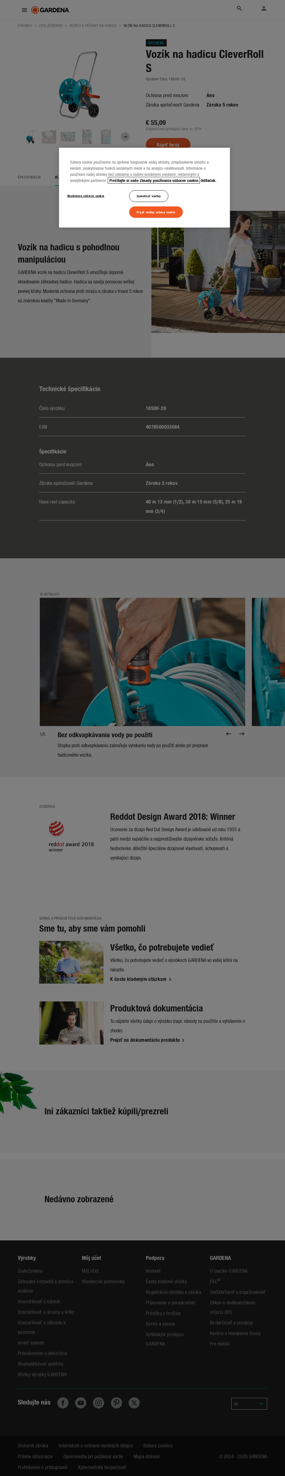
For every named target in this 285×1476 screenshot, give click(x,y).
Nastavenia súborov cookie (85, 195)
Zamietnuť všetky (149, 196)
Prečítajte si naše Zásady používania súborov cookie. (153, 180)
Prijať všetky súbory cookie (156, 212)
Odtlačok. (209, 180)
